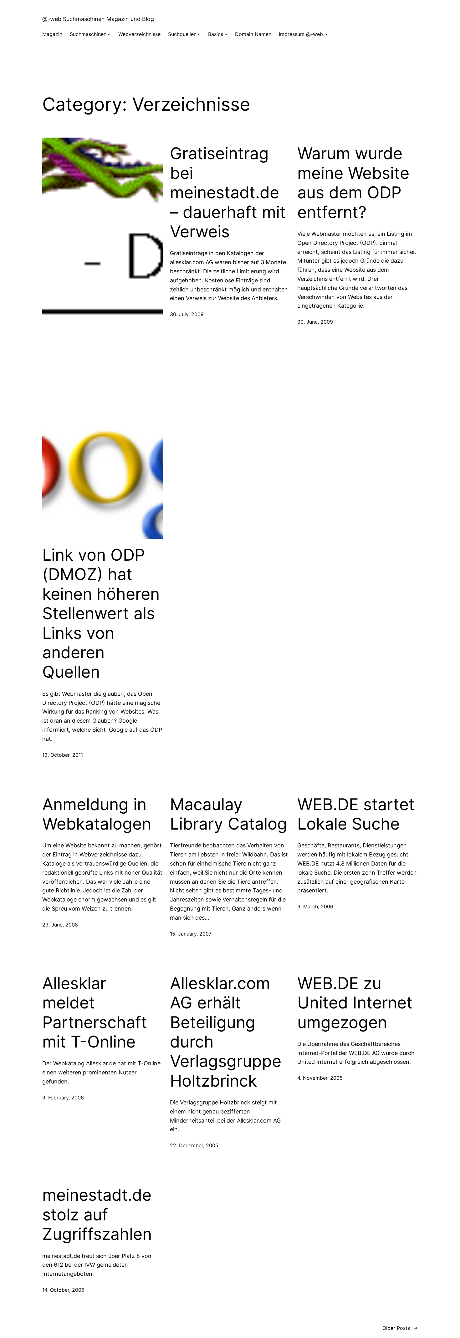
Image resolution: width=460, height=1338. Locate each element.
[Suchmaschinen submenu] (109, 34)
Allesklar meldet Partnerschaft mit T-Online (94, 1013)
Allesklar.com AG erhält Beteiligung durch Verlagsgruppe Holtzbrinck (225, 1032)
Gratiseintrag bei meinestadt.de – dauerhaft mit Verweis (228, 192)
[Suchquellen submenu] (199, 34)
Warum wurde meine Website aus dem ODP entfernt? (353, 183)
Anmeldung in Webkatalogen (96, 814)
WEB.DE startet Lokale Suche (356, 814)
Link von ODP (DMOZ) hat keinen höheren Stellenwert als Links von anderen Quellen (101, 613)
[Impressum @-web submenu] (325, 34)
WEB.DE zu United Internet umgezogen (354, 1003)
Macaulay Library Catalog (228, 814)
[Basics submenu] (225, 34)
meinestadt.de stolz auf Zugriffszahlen (97, 1214)
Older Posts (400, 1328)
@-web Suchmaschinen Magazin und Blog (98, 19)
